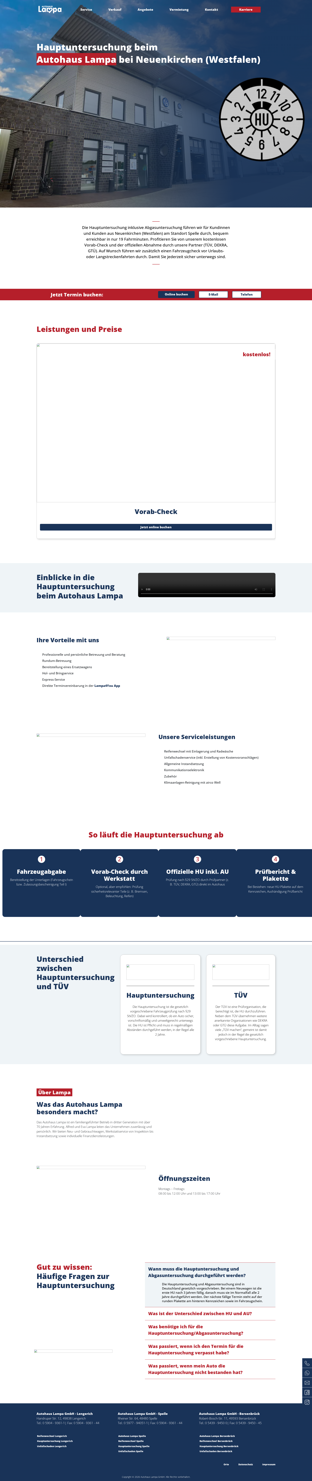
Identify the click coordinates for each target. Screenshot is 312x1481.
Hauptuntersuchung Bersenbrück (219, 1446)
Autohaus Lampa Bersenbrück (217, 1436)
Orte (226, 1464)
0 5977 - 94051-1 (136, 1423)
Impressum (268, 1464)
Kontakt (211, 9)
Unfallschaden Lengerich (51, 1446)
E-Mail (213, 294)
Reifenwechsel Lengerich (52, 1436)
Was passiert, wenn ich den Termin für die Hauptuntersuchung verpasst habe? (195, 1349)
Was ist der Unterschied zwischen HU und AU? (200, 1313)
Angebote (145, 9)
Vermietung (179, 9)
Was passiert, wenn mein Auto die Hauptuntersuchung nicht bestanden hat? (195, 1369)
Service (86, 9)
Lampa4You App (107, 686)
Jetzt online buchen (156, 527)
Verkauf (114, 9)
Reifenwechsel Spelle (131, 1441)
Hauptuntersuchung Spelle (134, 1446)
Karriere (246, 9)
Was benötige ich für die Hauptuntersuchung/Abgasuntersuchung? (195, 1330)
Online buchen (176, 294)
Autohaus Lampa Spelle (132, 1436)
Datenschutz (245, 1464)
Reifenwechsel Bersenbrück (216, 1441)
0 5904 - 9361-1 (54, 1423)
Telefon (247, 294)
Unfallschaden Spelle (130, 1451)
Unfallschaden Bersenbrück (216, 1451)
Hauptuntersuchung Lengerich (55, 1441)
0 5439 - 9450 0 (216, 1423)
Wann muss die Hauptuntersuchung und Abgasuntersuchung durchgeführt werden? (197, 1272)
